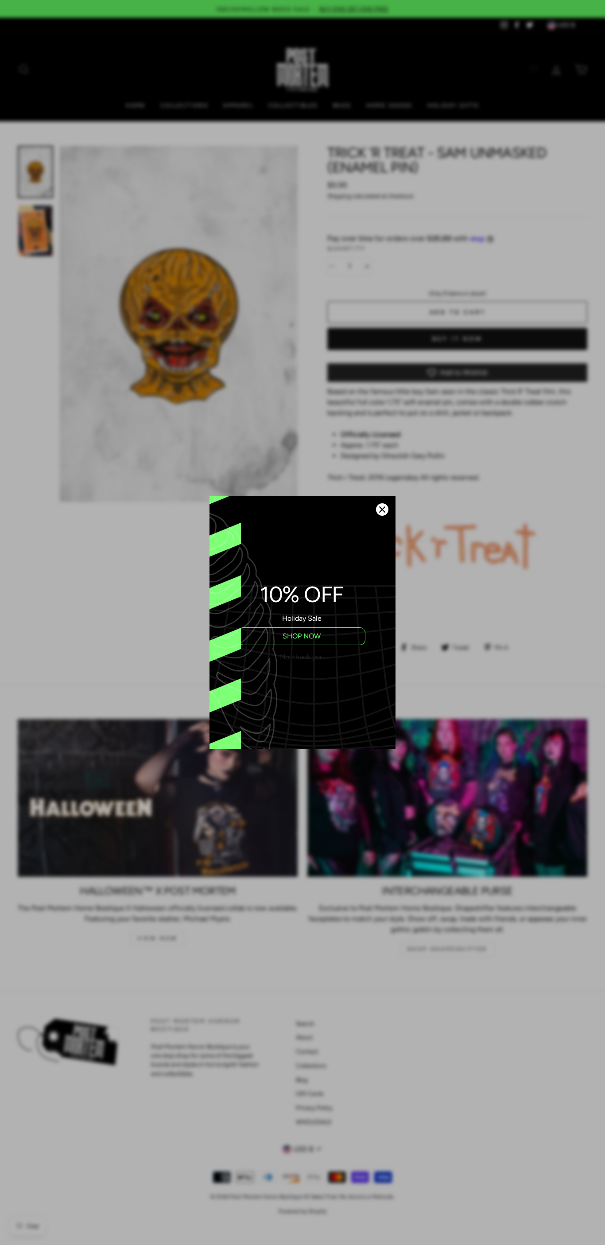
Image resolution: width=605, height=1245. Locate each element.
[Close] (382, 509)
